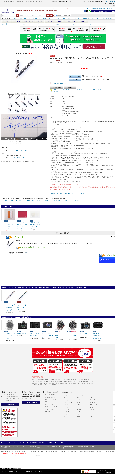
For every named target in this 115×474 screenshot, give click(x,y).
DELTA (78, 397)
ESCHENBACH (67, 419)
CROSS (79, 404)
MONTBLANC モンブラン (34, 24)
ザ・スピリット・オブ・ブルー (104, 18)
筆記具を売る (42, 442)
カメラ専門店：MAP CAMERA (8, 448)
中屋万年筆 (92, 409)
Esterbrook (79, 411)
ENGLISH (108, 8)
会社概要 (92, 446)
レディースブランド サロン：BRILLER (53, 448)
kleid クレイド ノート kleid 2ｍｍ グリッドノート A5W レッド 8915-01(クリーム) (22, 225)
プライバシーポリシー (57, 446)
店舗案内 (50, 442)
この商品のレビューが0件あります (36, 247)
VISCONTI (92, 400)
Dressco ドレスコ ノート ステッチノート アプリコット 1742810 (9, 225)
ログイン (89, 8)
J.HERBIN (66, 411)
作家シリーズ (27, 18)
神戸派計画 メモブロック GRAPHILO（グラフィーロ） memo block (35, 225)
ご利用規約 (47, 446)
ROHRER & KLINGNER (82, 420)
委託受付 (14, 446)
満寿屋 (78, 416)
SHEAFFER (66, 404)
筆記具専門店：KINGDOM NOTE (72, 448)
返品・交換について (19, 157)
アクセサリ (34, 442)
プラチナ (79, 409)
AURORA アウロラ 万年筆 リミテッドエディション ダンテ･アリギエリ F (22, 306)
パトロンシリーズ (37, 18)
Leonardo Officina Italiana (88, 18)
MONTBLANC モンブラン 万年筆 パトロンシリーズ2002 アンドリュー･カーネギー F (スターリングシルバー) (69, 24)
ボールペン (15, 442)
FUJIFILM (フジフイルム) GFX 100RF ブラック (35, 335)
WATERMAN (93, 402)
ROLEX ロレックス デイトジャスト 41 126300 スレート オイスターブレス (9, 336)
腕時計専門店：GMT (38, 448)
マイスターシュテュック (16, 18)
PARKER (79, 402)
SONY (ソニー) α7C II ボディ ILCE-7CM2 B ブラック (47, 335)
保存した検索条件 (13, 471)
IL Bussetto (66, 414)
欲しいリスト (4, 471)
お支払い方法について (50, 399)
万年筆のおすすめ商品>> (56, 193)
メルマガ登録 (102, 8)
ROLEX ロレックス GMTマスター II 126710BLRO (59, 335)
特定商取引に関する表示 (82, 446)
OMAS (65, 397)
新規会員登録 (95, 8)
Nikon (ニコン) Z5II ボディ (85, 334)
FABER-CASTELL (81, 395)
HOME (3, 442)
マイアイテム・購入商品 (25, 471)
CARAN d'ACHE (68, 402)
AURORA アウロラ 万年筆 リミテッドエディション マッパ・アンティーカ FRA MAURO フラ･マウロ (9, 307)
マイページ (40, 446)
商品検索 (59, 15)
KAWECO (79, 407)
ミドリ (91, 416)
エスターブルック (76, 18)
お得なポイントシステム (51, 406)
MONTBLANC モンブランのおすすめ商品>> (75, 193)
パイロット (66, 409)
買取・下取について (50, 404)
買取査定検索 (67, 15)
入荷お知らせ (42, 471)
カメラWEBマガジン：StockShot (24, 448)
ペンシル (22, 442)
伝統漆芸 (45, 18)
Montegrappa (67, 400)
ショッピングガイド (50, 394)
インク (27, 442)
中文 (112, 8)
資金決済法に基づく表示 (69, 446)
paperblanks (80, 414)
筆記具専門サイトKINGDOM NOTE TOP (11, 24)
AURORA (92, 397)
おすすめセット (34, 471)
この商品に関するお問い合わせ (59, 83)
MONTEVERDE (93, 404)
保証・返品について (50, 402)
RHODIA (92, 414)
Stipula (78, 400)
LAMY (91, 395)
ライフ (65, 416)
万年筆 (24, 24)
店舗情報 (20, 446)
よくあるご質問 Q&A (50, 409)
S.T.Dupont (66, 407)
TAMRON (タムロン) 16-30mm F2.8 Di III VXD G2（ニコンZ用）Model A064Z (98, 336)
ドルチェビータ (53, 18)
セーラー (92, 407)
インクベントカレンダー (64, 18)
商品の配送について (50, 397)
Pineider (92, 411)
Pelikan (66, 395)
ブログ (26, 446)
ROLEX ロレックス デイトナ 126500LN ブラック (72, 335)
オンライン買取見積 (5, 446)
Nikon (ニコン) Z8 (21, 333)
